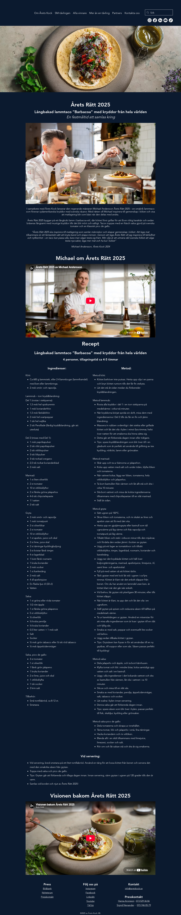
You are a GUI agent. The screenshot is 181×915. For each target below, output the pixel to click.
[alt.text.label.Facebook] (155, 20)
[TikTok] (171, 20)
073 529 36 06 (143, 901)
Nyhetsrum (47, 892)
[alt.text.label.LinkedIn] (160, 20)
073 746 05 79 (144, 905)
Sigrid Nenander (125, 905)
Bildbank (47, 888)
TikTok (90, 905)
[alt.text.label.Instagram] (150, 20)
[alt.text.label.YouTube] (165, 20)
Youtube (90, 901)
